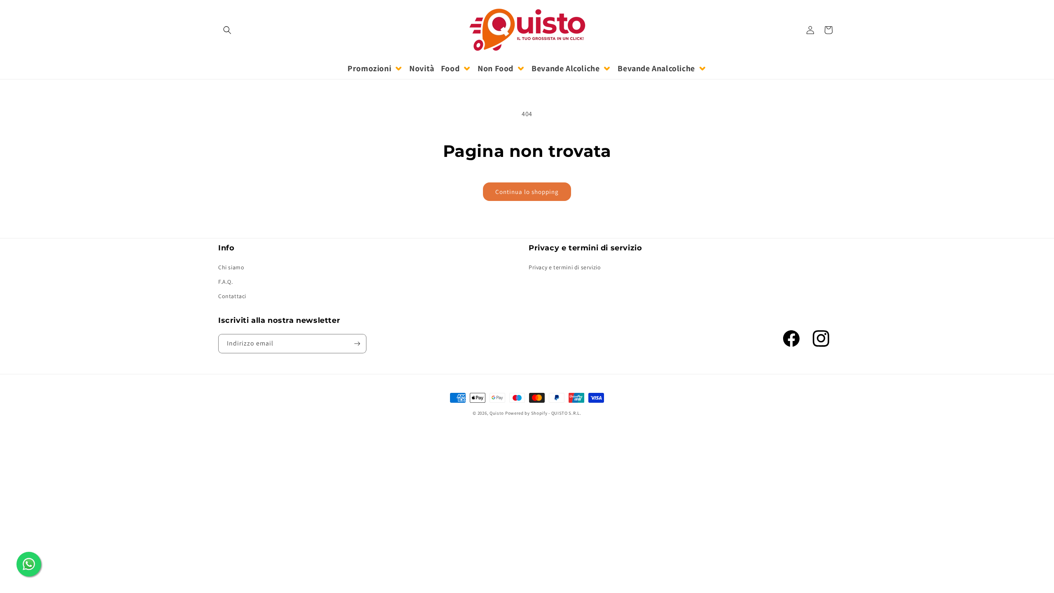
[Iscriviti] (357, 343)
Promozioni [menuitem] (369, 68)
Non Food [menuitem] (495, 68)
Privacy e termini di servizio (565, 267)
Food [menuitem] (450, 68)
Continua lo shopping (527, 192)
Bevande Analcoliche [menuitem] (656, 68)
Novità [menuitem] (421, 68)
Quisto (497, 413)
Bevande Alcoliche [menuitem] (565, 68)
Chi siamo (231, 267)
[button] (227, 30)
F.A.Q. (225, 281)
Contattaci (232, 296)
